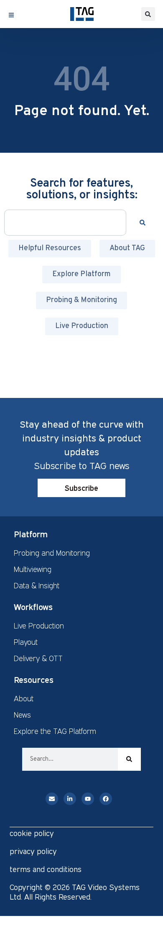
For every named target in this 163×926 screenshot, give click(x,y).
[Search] (144, 223)
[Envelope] (52, 799)
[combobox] (65, 223)
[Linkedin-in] (70, 799)
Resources (33, 680)
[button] (148, 14)
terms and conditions (46, 869)
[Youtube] (88, 799)
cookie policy (32, 833)
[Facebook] (105, 799)
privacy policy (33, 851)
